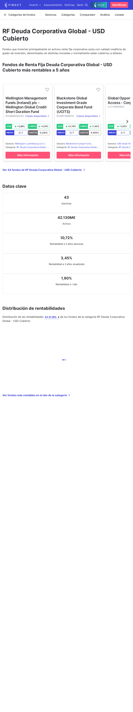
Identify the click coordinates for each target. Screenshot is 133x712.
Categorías (68, 14)
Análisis (105, 14)
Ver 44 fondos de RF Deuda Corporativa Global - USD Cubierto (42, 169)
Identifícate (119, 5)
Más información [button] (27, 155)
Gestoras (50, 14)
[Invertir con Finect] (13, 5)
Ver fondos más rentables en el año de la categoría (34, 395)
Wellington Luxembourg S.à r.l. (30, 143)
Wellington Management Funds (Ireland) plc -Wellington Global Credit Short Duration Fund (26, 105)
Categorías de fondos (21, 14)
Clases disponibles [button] (36, 116)
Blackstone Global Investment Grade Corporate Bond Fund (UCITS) (74, 105)
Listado (119, 14)
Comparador (87, 14)
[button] (127, 121)
